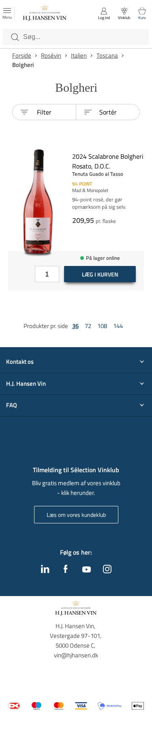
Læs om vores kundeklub (76, 514)
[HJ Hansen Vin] (45, 14)
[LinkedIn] (45, 571)
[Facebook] (66, 571)
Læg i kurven (100, 274)
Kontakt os (20, 361)
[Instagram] (107, 571)
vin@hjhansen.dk (76, 655)
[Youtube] (86, 570)
